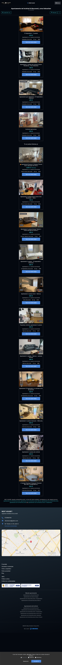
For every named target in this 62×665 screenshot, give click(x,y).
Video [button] (34, 479)
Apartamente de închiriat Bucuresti (31, 608)
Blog (3, 573)
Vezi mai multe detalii (31, 42)
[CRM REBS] (34, 628)
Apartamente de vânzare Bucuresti (31, 595)
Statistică (32, 657)
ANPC (3, 576)
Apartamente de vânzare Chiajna (31, 596)
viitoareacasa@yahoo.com (11, 520)
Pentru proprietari (6, 571)
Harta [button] (40, 29)
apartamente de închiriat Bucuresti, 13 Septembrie (40, 502)
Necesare (24, 657)
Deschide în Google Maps (11, 525)
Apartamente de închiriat (31, 606)
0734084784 (8, 517)
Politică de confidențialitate (8, 581)
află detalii (29, 654)
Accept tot (36, 661)
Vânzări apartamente (31, 593)
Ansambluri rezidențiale (7, 566)
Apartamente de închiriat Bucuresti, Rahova (31, 609)
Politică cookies (6, 578)
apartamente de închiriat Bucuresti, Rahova (31, 501)
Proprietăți (4, 564)
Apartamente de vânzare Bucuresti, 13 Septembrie (31, 598)
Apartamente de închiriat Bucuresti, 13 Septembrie (31, 611)
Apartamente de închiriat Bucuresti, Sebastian (31, 615)
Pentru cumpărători (6, 568)
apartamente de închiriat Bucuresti (12, 501)
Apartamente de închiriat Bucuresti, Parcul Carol (31, 613)
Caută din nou (6, 12)
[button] (59, 12)
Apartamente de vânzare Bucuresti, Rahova (31, 600)
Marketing (39, 657)
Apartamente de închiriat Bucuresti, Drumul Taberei (31, 617)
